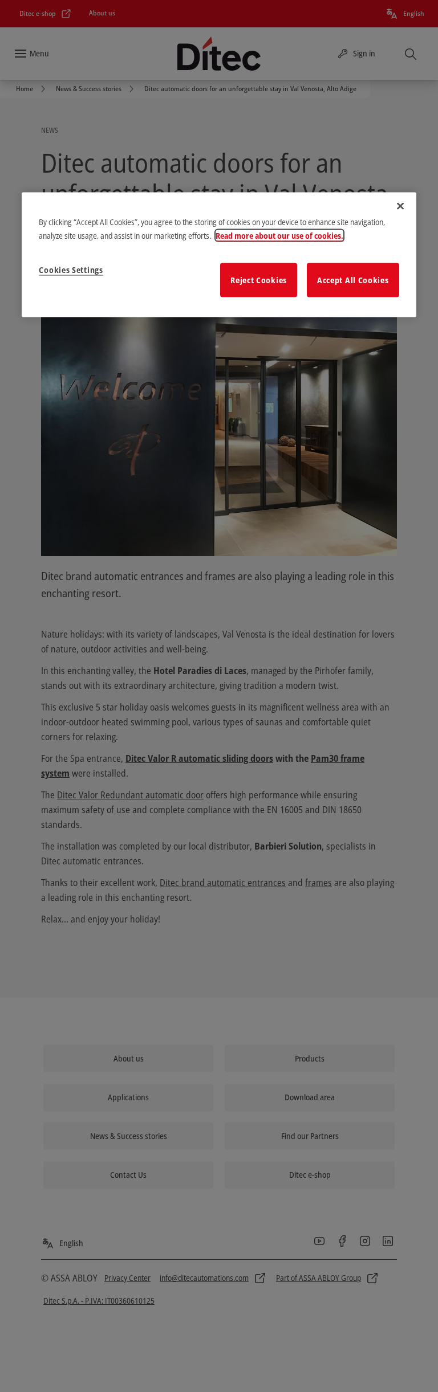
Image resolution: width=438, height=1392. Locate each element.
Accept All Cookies (353, 280)
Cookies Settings (71, 269)
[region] (219, 255)
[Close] (400, 206)
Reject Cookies (258, 280)
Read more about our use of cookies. (279, 235)
